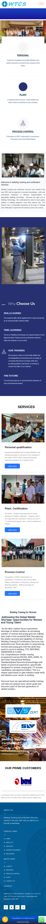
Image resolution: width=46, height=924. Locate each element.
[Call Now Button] (5, 919)
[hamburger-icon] (41, 3)
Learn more (12, 466)
